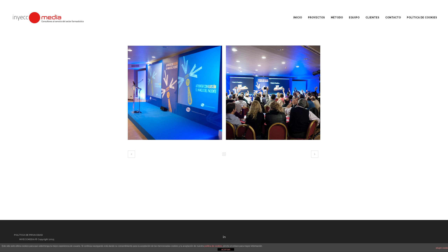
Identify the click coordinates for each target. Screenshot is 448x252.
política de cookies (213, 246)
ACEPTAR (225, 249)
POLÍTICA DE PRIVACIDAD (28, 235)
